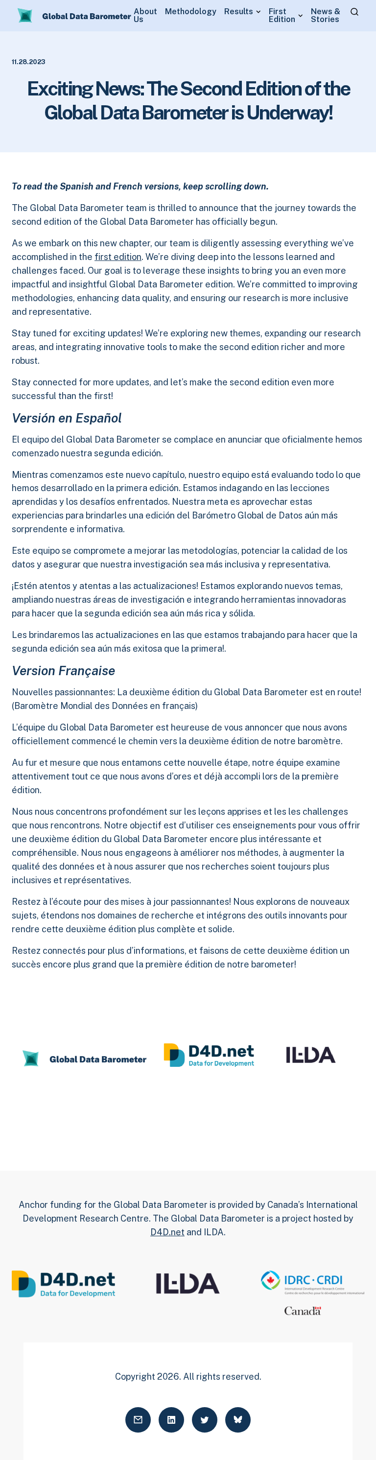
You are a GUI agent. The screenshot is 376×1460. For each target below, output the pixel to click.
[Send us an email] (138, 1420)
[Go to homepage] (75, 16)
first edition (117, 257)
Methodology (190, 12)
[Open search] (354, 12)
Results (238, 12)
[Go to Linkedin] (171, 1420)
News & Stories (325, 16)
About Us (145, 16)
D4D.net (167, 1232)
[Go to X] (204, 1420)
